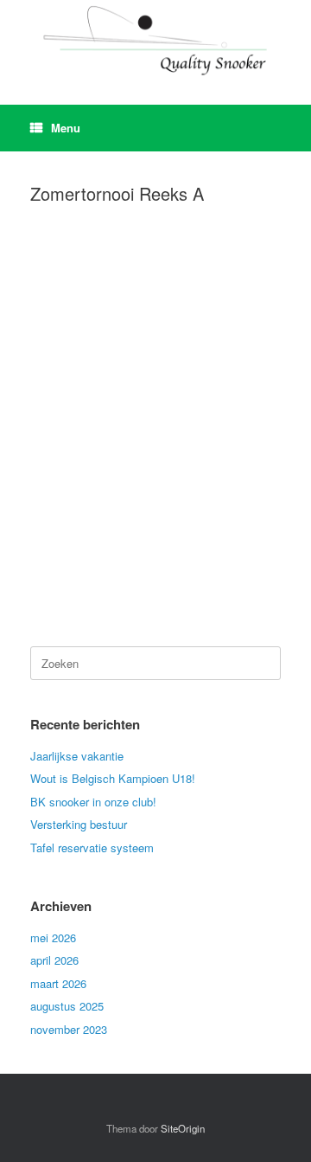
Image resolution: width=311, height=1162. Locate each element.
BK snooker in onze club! (93, 801)
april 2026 (54, 960)
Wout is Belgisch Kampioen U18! (112, 778)
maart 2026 (58, 983)
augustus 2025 (67, 1006)
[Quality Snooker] (155, 39)
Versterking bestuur (78, 824)
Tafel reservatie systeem (92, 847)
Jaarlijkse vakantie (77, 756)
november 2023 (68, 1029)
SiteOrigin (183, 1128)
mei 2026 (53, 937)
